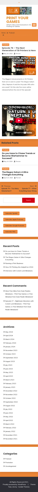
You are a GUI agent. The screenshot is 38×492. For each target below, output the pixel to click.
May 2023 (9, 372)
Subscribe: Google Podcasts (14, 225)
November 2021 (11, 439)
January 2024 (10, 347)
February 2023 (10, 383)
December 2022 (11, 391)
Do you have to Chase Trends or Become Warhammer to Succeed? (18, 156)
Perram (18, 53)
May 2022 (9, 417)
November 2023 (11, 350)
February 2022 (10, 428)
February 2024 (10, 343)
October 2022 (10, 398)
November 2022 (11, 394)
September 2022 (11, 402)
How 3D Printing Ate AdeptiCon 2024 (19, 267)
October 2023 (10, 354)
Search (28, 200)
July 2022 (8, 409)
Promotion (9, 462)
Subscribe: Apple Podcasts (14, 219)
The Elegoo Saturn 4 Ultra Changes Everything (15, 173)
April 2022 (9, 420)
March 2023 (9, 380)
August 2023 (10, 361)
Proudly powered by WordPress (14, 484)
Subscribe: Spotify (11, 213)
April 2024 (9, 336)
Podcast (6, 45)
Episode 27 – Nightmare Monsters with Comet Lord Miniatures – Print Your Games (19, 304)
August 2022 (10, 406)
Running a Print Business (14, 263)
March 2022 (9, 424)
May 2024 (9, 332)
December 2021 (11, 435)
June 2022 (9, 413)
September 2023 (11, 358)
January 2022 (10, 431)
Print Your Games (17, 19)
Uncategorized (10, 466)
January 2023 (10, 387)
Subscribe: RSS (10, 232)
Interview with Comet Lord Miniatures (19, 271)
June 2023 (9, 369)
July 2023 (8, 365)
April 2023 (9, 376)
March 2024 (9, 339)
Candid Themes (23, 487)
